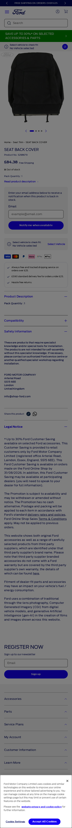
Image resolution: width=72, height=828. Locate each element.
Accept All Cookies (44, 821)
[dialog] (36, 801)
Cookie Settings (15, 821)
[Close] (67, 780)
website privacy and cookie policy (41, 806)
